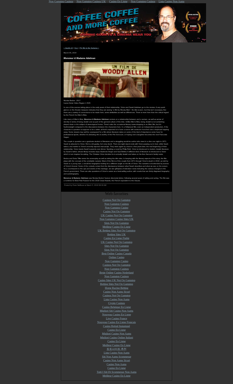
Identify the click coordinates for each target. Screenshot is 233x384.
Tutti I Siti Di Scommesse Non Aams (116, 372)
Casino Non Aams (116, 364)
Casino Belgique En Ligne (116, 307)
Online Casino (116, 257)
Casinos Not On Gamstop (116, 200)
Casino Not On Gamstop (116, 211)
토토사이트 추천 (116, 349)
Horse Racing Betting (116, 288)
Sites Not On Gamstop (116, 245)
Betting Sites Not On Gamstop (116, 284)
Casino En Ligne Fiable (116, 238)
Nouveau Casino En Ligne (116, 314)
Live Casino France (116, 318)
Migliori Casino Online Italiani (116, 337)
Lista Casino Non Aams (116, 299)
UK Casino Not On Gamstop (116, 215)
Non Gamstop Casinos (116, 203)
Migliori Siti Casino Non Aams (116, 310)
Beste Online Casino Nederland (116, 272)
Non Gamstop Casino (116, 207)
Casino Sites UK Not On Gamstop (116, 280)
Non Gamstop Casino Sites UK (117, 219)
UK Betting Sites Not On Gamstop (116, 230)
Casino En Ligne (116, 329)
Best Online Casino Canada (117, 253)
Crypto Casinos (116, 303)
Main (76, 48)
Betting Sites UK (116, 234)
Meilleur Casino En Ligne (116, 226)
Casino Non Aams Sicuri (116, 291)
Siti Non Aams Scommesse (116, 356)
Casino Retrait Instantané (116, 326)
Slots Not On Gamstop (116, 223)
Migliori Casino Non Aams (116, 333)
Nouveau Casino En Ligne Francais (116, 322)
